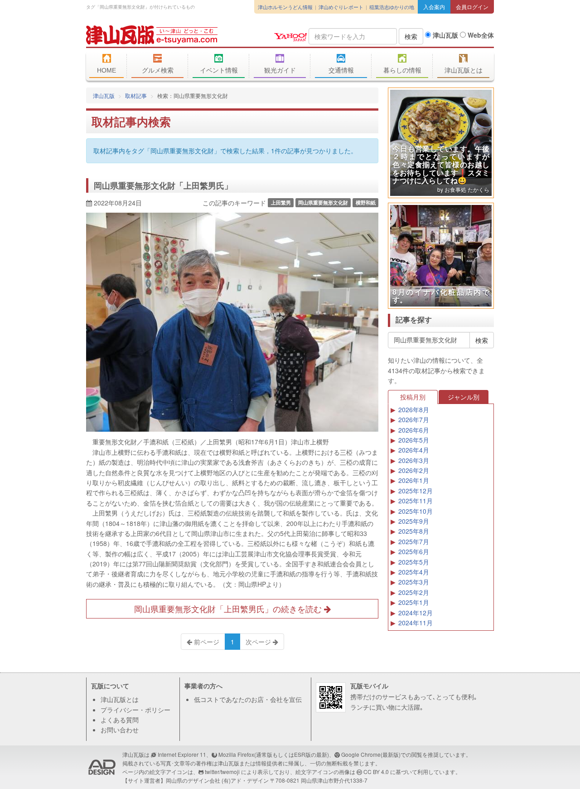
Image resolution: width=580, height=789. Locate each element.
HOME (106, 70)
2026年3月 (413, 460)
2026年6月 (413, 429)
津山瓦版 (152, 34)
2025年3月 (413, 581)
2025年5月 (413, 561)
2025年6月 (413, 551)
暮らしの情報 (402, 70)
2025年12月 (415, 490)
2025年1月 (413, 602)
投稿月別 (412, 396)
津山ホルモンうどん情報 (285, 6)
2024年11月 (415, 622)
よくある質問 (120, 719)
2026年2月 (413, 470)
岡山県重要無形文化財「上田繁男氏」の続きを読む (229, 608)
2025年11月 (415, 500)
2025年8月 (413, 531)
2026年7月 (413, 419)
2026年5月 (413, 439)
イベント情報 (219, 70)
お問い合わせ (120, 729)
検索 (411, 36)
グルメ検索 (158, 70)
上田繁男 (281, 202)
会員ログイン (472, 6)
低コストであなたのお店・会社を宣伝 (248, 699)
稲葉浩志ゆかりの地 (391, 6)
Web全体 (480, 34)
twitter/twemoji (222, 771)
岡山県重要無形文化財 (323, 202)
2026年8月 (413, 409)
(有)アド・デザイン (245, 780)
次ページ (259, 641)
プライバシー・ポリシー (135, 709)
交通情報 (341, 70)
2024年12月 (415, 612)
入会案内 (434, 6)
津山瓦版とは (464, 70)
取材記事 (136, 95)
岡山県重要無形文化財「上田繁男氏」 (163, 185)
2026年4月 (413, 449)
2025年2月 (413, 592)
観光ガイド (280, 70)
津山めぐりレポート (341, 6)
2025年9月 (413, 521)
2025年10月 (415, 511)
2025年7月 (413, 541)
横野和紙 (366, 202)
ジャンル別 (463, 396)
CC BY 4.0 (376, 771)
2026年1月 (413, 480)
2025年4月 (413, 571)
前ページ (205, 641)
